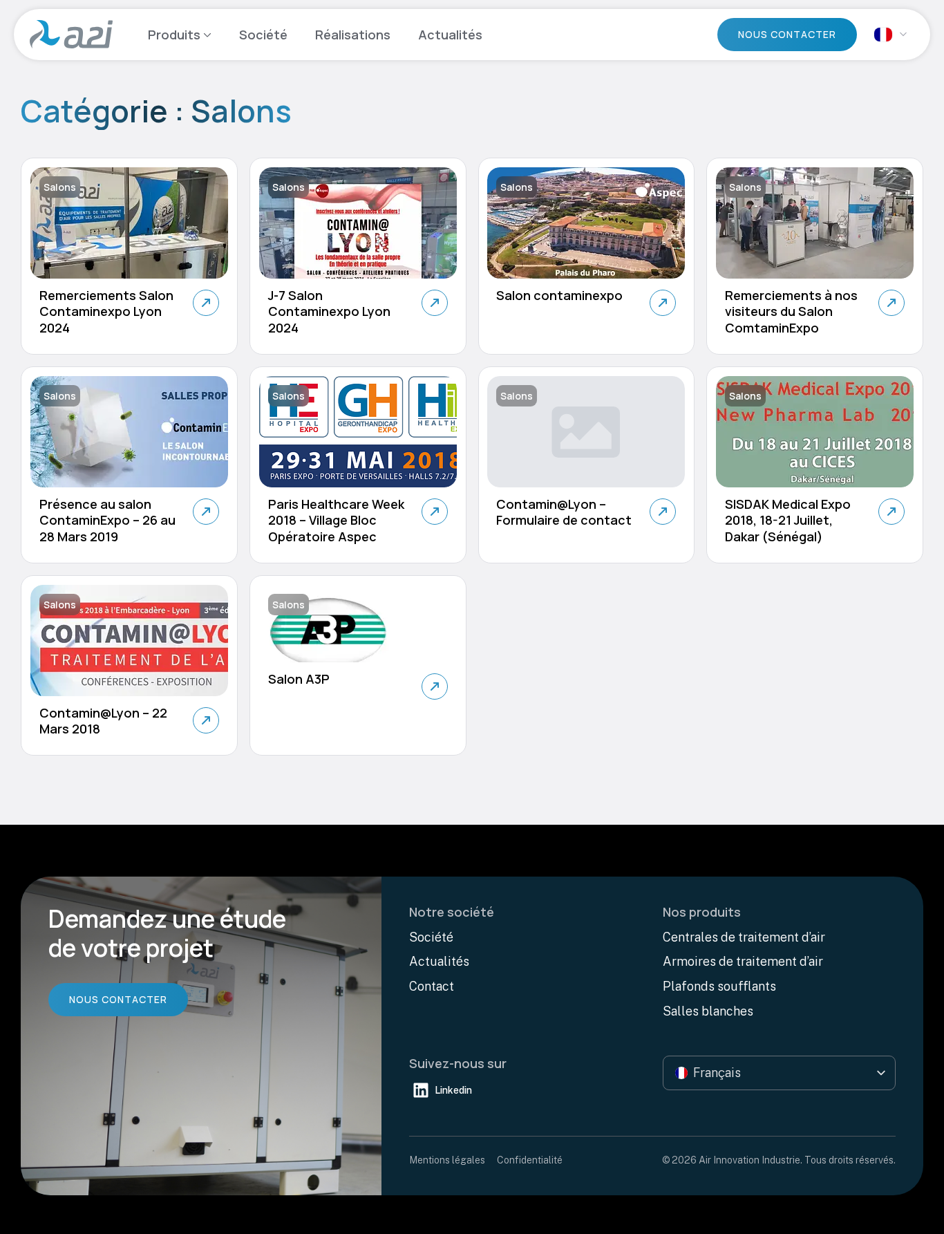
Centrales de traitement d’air (744, 937)
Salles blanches (708, 1011)
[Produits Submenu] (205, 34)
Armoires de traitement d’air (743, 961)
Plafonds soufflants (719, 986)
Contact (431, 986)
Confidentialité (530, 1160)
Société (263, 34)
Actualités (450, 34)
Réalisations (352, 34)
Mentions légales (447, 1160)
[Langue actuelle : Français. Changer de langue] (890, 34)
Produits (174, 34)
